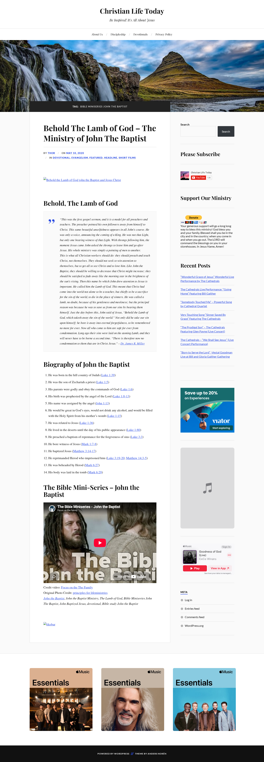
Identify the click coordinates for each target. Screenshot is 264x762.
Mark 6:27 (92, 465)
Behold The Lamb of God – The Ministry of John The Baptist (99, 133)
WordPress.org (194, 625)
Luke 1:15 (114, 416)
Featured (96, 157)
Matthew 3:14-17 (84, 451)
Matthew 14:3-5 (136, 458)
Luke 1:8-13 (121, 396)
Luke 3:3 (136, 437)
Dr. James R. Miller (133, 343)
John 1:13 (102, 403)
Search (184, 124)
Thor (51, 153)
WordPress (121, 753)
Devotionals (140, 34)
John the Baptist (53, 598)
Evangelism (79, 157)
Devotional (61, 157)
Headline (110, 157)
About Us (97, 34)
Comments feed (194, 617)
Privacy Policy (164, 34)
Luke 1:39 (108, 375)
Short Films (127, 157)
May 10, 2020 (75, 153)
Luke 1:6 (126, 389)
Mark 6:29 (95, 472)
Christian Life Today (132, 10)
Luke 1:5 (102, 382)
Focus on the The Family (77, 587)
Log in (188, 600)
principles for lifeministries (90, 592)
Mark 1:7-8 (89, 444)
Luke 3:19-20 (115, 458)
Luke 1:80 (133, 430)
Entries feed (192, 608)
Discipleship (118, 34)
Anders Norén (157, 753)
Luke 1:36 (86, 423)
